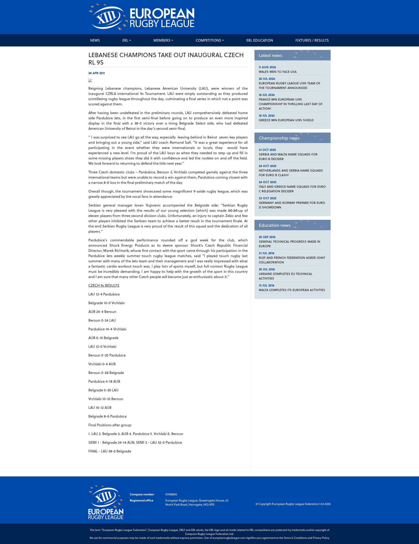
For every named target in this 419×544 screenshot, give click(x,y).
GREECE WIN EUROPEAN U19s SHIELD (286, 120)
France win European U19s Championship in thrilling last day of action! (291, 104)
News (95, 40)
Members (161, 40)
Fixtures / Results (312, 40)
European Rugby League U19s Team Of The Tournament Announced (289, 85)
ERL (125, 40)
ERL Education (259, 40)
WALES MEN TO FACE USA (278, 71)
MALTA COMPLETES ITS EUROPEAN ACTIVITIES (292, 290)
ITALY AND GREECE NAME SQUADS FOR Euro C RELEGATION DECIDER (292, 188)
